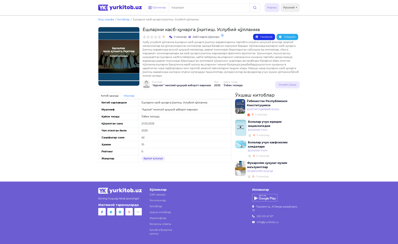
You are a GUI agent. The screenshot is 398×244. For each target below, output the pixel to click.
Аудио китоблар (160, 212)
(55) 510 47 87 (265, 216)
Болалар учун (257, 130)
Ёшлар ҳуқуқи (153, 158)
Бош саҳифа (106, 19)
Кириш (272, 7)
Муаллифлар (158, 218)
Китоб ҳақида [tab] (109, 95)
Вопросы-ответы (160, 224)
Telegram (289, 36)
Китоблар (123, 19)
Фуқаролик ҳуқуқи (260, 171)
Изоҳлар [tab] (129, 95)
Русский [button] (289, 7)
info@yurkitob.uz (268, 222)
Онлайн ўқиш (287, 84)
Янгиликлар (158, 200)
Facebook (266, 36)
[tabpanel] (164, 130)
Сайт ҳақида (157, 194)
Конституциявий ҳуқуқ (263, 109)
